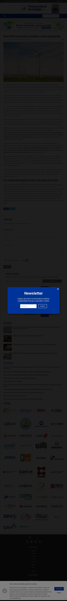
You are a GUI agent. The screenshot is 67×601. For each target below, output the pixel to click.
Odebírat (42, 306)
